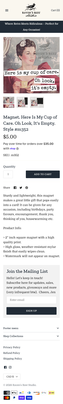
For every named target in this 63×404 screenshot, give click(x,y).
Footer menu (10, 328)
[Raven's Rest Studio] (31, 10)
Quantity (9, 166)
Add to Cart (43, 174)
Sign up (31, 311)
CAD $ (10, 376)
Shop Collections (13, 336)
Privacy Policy (11, 347)
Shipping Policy (12, 358)
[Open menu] (6, 10)
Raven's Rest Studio (24, 385)
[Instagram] (10, 368)
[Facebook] (5, 368)
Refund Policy (11, 353)
